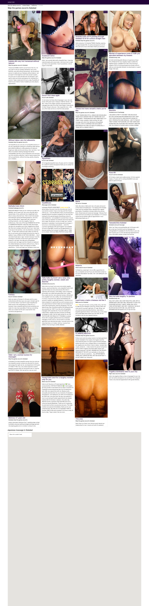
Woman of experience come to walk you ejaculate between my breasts (124, 54)
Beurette (112, 110)
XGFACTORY (11, 2)
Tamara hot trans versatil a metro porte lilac (91, 109)
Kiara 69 (112, 173)
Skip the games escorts (14, 5)
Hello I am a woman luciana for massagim (20, 356)
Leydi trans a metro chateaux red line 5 (91, 300)
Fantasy (11, 295)
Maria (78, 201)
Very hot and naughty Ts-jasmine (122, 296)
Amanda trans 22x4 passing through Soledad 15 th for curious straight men (90, 37)
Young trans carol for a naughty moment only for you (57, 378)
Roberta (79, 265)
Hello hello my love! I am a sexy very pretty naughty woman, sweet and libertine (56, 280)
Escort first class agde (50, 95)
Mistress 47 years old (16, 418)
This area (79, 419)
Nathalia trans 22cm (16, 206)
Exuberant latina (48, 56)
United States (26, 5)
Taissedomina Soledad (117, 223)
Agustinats (46, 158)
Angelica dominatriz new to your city (123, 372)
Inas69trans (46, 203)
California (34, 5)
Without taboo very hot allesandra (21, 140)
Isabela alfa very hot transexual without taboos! (23, 62)
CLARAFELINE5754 (83, 333)
